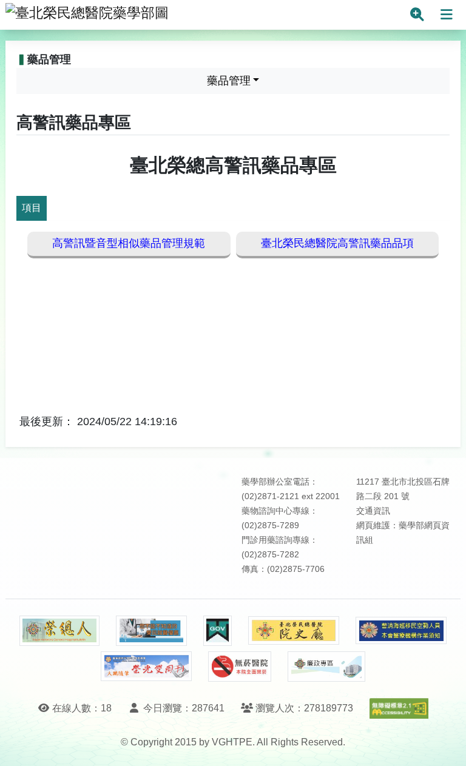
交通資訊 (373, 511)
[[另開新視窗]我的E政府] (217, 631)
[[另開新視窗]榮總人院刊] (59, 631)
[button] (445, 744)
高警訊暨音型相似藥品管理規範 (128, 243)
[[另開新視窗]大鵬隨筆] (146, 666)
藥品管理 (229, 81)
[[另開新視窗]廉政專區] (326, 666)
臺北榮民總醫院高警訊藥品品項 (337, 243)
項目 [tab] (31, 208)
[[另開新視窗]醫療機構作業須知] (401, 630)
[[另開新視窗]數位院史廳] (293, 630)
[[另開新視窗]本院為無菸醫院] (239, 666)
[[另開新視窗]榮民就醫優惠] (151, 631)
